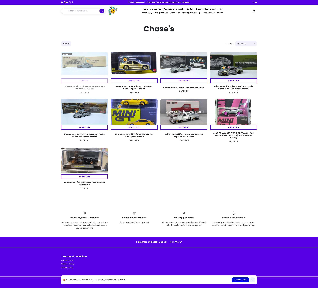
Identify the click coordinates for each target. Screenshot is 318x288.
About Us (180, 9)
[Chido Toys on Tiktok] (72, 2)
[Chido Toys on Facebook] (62, 2)
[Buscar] (101, 11)
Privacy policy (67, 267)
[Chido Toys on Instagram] (64, 2)
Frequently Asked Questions (155, 13)
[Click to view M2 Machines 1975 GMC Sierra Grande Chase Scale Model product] (84, 161)
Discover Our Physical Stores (209, 9)
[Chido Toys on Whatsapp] (70, 2)
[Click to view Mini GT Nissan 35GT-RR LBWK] (233, 112)
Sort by (229, 43)
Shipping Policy (67, 264)
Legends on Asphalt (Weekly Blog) (185, 13)
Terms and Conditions (213, 13)
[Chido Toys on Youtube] (67, 2)
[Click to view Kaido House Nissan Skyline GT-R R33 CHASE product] (183, 65)
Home (145, 9)
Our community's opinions (162, 9)
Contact (190, 9)
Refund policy (67, 260)
